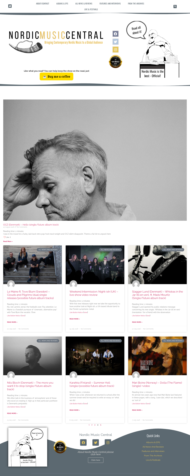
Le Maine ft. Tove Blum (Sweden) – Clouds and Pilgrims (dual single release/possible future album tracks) (30, 295)
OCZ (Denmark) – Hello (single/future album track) (31, 224)
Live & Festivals (91, 9)
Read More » (8, 241)
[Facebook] (115, 34)
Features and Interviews (110, 3)
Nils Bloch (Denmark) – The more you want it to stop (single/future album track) (30, 386)
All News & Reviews (83, 3)
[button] (175, 6)
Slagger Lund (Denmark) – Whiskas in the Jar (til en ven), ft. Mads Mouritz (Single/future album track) (157, 295)
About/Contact (42, 3)
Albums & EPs (62, 3)
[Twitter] (115, 41)
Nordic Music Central (95, 435)
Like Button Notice (13, 316)
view (23, 316)
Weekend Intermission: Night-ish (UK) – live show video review (94, 293)
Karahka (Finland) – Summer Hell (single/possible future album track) (92, 384)
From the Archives (136, 3)
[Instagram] (115, 49)
